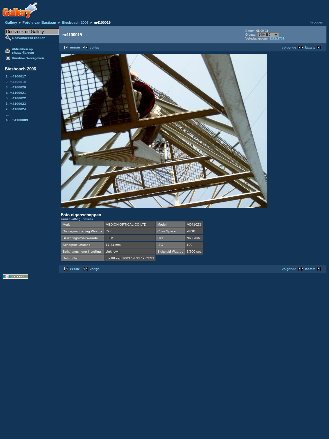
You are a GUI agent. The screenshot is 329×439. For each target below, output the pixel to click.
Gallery (11, 22)
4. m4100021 (16, 92)
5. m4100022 (16, 98)
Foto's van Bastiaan (39, 22)
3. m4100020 (16, 87)
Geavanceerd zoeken (28, 38)
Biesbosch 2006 (75, 22)
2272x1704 (277, 38)
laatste (310, 47)
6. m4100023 (16, 103)
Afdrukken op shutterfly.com (23, 50)
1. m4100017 (16, 76)
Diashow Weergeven (28, 58)
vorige (95, 47)
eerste (75, 47)
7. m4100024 (16, 109)
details (88, 219)
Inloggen (316, 22)
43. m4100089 (17, 120)
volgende (289, 47)
